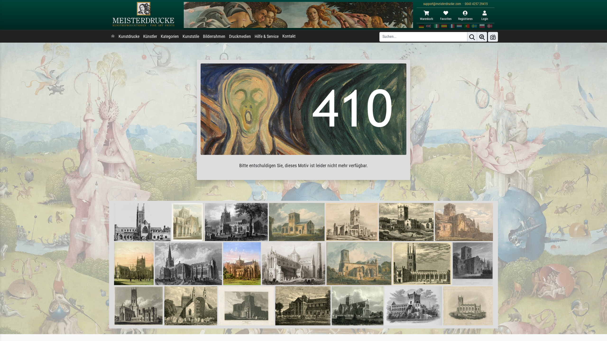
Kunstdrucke (129, 36)
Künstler (150, 36)
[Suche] (472, 37)
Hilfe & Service (267, 36)
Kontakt (288, 36)
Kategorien (170, 36)
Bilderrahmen (214, 36)
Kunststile (191, 36)
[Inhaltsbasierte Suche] (482, 37)
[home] (113, 36)
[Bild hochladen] (493, 37)
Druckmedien (240, 36)
